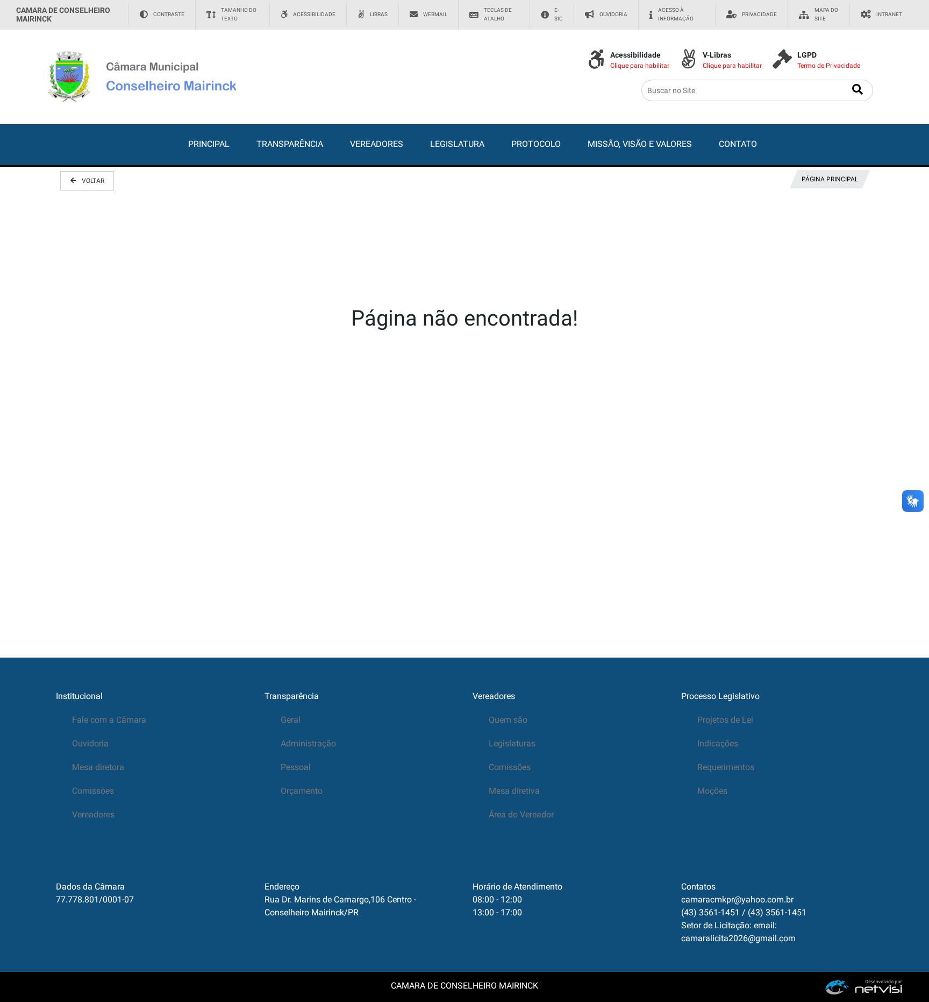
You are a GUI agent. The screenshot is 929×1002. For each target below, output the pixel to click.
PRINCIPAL (209, 144)
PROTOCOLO (536, 144)
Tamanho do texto (238, 14)
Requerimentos (725, 767)
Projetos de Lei (725, 720)
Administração (308, 743)
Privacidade (759, 14)
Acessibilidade (314, 14)
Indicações (717, 743)
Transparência (292, 696)
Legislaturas (512, 743)
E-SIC (558, 14)
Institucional (79, 696)
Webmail (435, 14)
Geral (291, 720)
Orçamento (302, 791)
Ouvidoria (613, 14)
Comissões (93, 791)
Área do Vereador (521, 814)
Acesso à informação (676, 14)
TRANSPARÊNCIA (289, 144)
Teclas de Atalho (498, 14)
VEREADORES (376, 144)
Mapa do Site (826, 14)
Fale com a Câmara (109, 720)
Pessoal (296, 767)
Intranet (889, 14)
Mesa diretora (98, 767)
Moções (712, 791)
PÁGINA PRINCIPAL (830, 179)
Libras (379, 14)
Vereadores (93, 814)
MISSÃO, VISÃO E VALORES (640, 144)
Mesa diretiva (514, 791)
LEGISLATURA (457, 144)
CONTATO (738, 144)
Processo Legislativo (720, 696)
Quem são (508, 720)
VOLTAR (93, 181)
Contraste (168, 14)
